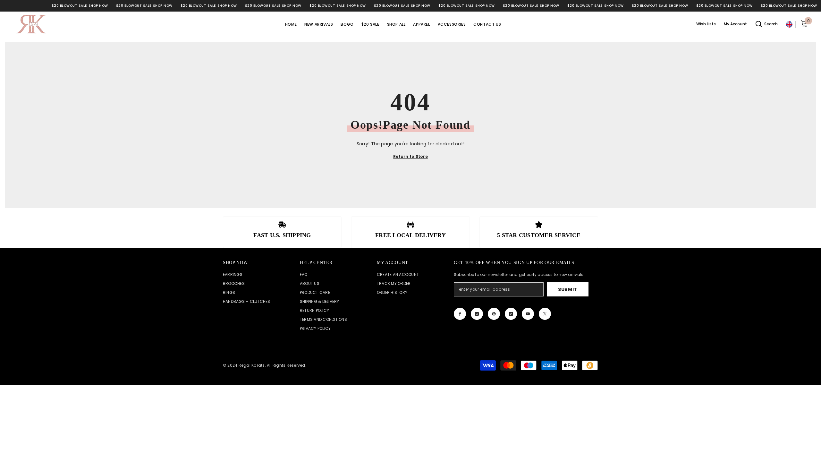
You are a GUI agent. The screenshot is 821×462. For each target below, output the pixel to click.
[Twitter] (545, 314)
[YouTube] (528, 314)
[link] (282, 232)
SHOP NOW (98, 5)
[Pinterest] (494, 314)
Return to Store (410, 156)
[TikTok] (511, 314)
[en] (789, 24)
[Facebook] (460, 314)
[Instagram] (477, 314)
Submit (567, 289)
